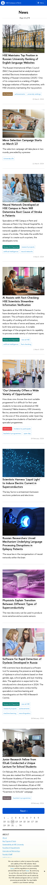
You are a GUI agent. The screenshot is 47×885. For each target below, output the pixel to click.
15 (24, 821)
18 (36, 821)
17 (32, 821)
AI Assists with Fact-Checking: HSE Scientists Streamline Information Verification (21, 301)
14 (20, 821)
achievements (20, 94)
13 (16, 821)
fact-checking (26, 344)
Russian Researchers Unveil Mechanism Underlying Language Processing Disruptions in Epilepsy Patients (22, 543)
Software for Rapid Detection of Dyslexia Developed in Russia (22, 660)
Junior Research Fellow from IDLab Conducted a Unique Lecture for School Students (19, 762)
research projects (27, 247)
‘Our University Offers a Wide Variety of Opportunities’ (21, 392)
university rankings (34, 94)
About (6, 834)
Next (23, 811)
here (12, 868)
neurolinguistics (24, 713)
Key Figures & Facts (9, 841)
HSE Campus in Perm (13, 3)
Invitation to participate (22, 429)
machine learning (10, 713)
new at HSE (25, 339)
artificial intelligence (11, 251)
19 (4, 825)
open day (27, 433)
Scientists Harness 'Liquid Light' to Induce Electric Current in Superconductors (21, 482)
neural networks (27, 251)
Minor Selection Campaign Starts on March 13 (22, 142)
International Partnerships (11, 851)
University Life (9, 158)
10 (4, 821)
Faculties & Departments (11, 848)
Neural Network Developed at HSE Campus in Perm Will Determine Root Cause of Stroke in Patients (22, 210)
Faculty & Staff (7, 854)
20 (8, 825)
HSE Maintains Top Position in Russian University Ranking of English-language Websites (20, 58)
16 (28, 821)
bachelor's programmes (12, 433)
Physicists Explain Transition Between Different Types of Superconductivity (20, 603)
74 (20, 825)
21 (12, 825)
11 (8, 821)
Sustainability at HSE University (13, 844)
